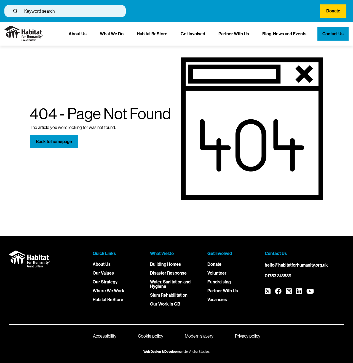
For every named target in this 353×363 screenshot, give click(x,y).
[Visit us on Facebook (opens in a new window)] (278, 291)
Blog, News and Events (284, 33)
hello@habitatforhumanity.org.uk (296, 265)
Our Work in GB (165, 304)
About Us (78, 33)
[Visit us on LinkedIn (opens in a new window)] (299, 291)
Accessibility (104, 336)
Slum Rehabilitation (169, 295)
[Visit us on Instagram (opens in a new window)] (289, 291)
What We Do (112, 33)
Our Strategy (105, 282)
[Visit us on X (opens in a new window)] (268, 291)
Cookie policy (150, 336)
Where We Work (108, 290)
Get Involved (193, 33)
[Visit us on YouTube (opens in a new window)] (310, 291)
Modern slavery (199, 336)
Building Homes (165, 264)
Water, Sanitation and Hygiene (170, 284)
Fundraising (219, 282)
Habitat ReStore (152, 33)
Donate (333, 11)
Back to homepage (54, 141)
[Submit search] (15, 11)
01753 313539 (278, 275)
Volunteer (216, 273)
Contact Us (333, 33)
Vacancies (217, 299)
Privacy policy (247, 336)
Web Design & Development (163, 352)
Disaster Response (168, 273)
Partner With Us (233, 33)
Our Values (103, 273)
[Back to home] (23, 39)
